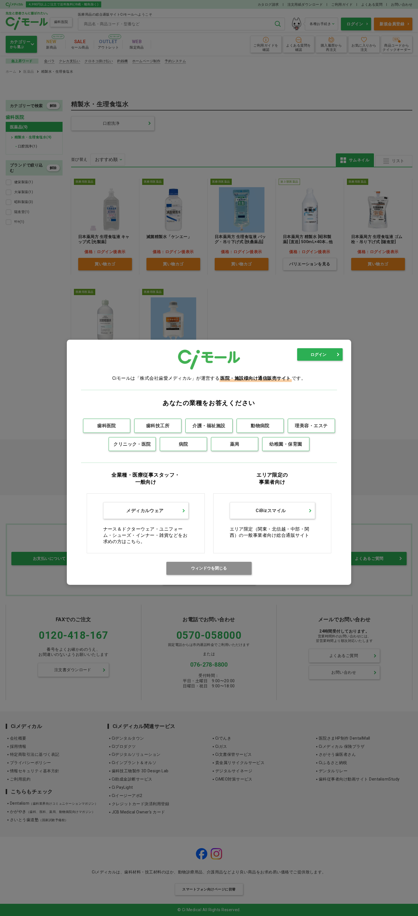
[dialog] (209, 462)
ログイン (318, 354)
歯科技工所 (157, 425)
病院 (183, 444)
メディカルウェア (145, 510)
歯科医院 (106, 425)
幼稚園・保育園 (285, 444)
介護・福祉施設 (209, 425)
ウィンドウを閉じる (209, 568)
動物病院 (260, 425)
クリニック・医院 (132, 444)
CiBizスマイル (271, 510)
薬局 (234, 444)
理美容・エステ (311, 425)
